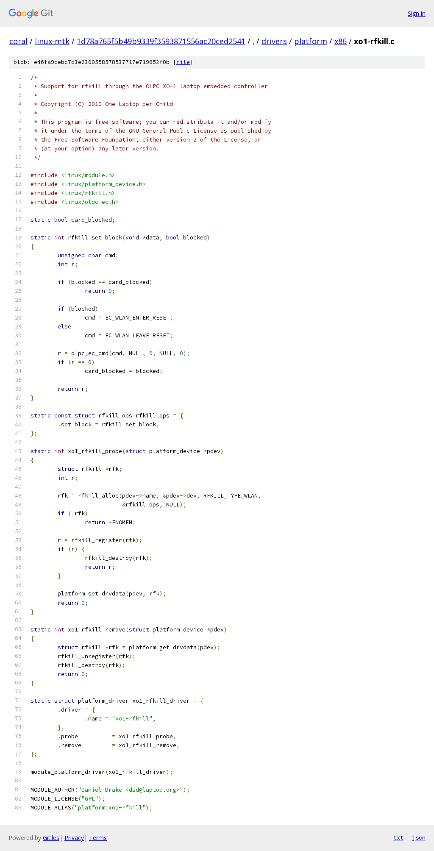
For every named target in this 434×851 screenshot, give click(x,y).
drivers (274, 41)
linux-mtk (52, 41)
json (419, 837)
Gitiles (51, 838)
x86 (340, 41)
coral (18, 41)
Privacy (74, 838)
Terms (98, 838)
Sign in (417, 13)
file (183, 62)
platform (310, 41)
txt (398, 837)
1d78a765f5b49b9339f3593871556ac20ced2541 (161, 41)
